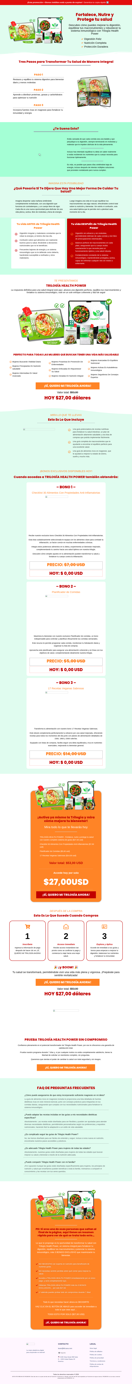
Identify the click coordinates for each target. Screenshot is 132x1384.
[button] (68, 385)
